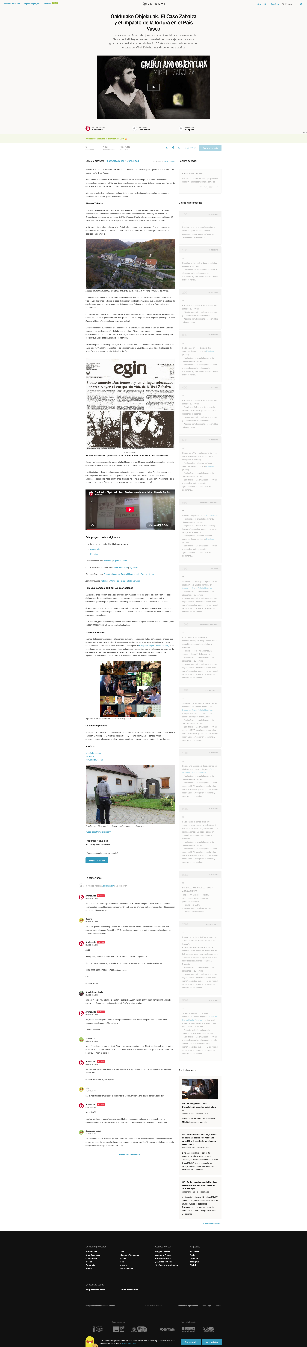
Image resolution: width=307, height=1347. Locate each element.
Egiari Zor (134, 567)
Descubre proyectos (12, 3)
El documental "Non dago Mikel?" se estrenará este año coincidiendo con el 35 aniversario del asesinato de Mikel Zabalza (200, 1139)
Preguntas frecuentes (95, 1289)
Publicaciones (126, 1268)
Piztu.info (107, 560)
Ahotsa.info (97, 129)
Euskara (172, 161)
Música (89, 1268)
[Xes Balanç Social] (118, 1329)
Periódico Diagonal (112, 574)
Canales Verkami (163, 1258)
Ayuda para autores (129, 1289)
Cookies (218, 1305)
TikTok (193, 1265)
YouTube (194, 1258)
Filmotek (94, 554)
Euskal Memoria (121, 567)
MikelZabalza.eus (93, 753)
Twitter (193, 1255)
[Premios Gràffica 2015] (98, 1329)
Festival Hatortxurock (130, 574)
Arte (122, 1251)
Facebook (90, 756)
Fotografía (90, 1265)
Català (166, 161)
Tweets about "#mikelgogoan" (98, 831)
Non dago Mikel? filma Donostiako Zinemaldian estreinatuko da (199, 1107)
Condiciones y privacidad (187, 1305)
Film (122, 1261)
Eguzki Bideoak (120, 560)
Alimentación (91, 1251)
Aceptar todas (212, 1342)
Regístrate (275, 4)
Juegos (123, 1265)
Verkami (153, 4)
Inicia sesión (262, 4)
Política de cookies (129, 1343)
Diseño (89, 1261)
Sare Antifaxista (147, 574)
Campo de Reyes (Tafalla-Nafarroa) (125, 580)
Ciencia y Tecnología (129, 1255)
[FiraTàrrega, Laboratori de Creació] (188, 1329)
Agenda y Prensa (163, 1255)
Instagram (194, 1261)
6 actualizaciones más (212, 1223)
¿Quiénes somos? (163, 1261)
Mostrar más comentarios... (130, 1154)
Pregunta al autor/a (97, 860)
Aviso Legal (206, 1305)
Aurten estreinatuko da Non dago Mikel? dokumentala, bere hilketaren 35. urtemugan (199, 1185)
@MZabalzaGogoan (94, 759)
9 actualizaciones (115, 160)
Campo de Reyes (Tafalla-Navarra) (154, 645)
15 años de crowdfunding (166, 1265)
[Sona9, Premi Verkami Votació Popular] (209, 1329)
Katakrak (104, 580)
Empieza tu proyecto (32, 3)
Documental (144, 129)
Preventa (47, 3)
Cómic (123, 1258)
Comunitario (91, 1258)
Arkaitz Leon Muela (94, 992)
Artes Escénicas (93, 1255)
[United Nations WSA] (139, 1329)
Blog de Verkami (162, 1251)
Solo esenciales (191, 1342)
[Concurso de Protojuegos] (167, 1329)
